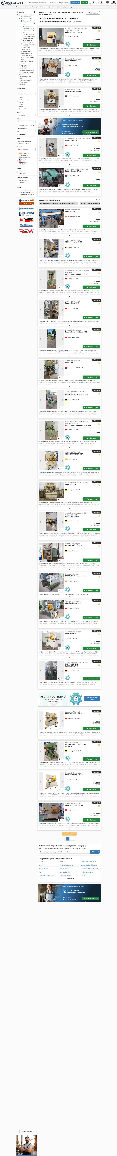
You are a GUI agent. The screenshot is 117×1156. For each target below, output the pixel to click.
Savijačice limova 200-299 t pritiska (29, 45)
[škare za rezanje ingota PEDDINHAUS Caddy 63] (51, 552)
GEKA (21, 97)
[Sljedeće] (62, 37)
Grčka (23, 160)
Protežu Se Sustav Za (66, 865)
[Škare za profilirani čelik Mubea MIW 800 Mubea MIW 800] (51, 147)
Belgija (24, 162)
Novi (21, 171)
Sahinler (22, 104)
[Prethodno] (40, 37)
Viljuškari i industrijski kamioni (25, 81)
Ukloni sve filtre (76, 21)
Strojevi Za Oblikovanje (88, 861)
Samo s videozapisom (26, 192)
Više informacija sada (92, 699)
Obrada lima (26, 19)
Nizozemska (25, 157)
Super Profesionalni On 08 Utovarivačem (94, 869)
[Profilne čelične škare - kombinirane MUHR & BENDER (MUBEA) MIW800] (51, 670)
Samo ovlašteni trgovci (26, 194)
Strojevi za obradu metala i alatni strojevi (26, 16)
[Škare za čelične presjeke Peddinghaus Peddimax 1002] (51, 338)
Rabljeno (22, 173)
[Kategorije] (25, 2)
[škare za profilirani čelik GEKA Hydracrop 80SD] (51, 720)
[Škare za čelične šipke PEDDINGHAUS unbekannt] (51, 582)
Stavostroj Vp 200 (65, 876)
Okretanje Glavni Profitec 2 (47, 876)
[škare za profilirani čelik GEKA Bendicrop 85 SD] (51, 248)
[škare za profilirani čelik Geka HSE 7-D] (51, 218)
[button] (113, 2)
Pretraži (76, 3)
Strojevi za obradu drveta (26, 73)
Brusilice (25, 65)
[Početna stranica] (16, 7)
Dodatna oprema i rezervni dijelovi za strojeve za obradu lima (28, 29)
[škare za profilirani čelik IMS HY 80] (51, 369)
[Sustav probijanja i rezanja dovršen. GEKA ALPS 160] (51, 491)
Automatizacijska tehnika (26, 77)
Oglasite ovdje (27, 1132)
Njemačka (25, 153)
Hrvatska (23, 143)
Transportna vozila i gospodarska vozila (26, 69)
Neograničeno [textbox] (23, 149)
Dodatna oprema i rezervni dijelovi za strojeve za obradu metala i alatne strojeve (27, 55)
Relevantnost (93, 13)
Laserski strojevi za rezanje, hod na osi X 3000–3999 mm (29, 36)
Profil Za (62, 861)
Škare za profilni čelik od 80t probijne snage (29, 23)
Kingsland (22, 109)
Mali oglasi (23, 180)
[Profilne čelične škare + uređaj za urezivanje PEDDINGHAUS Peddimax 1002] (51, 399)
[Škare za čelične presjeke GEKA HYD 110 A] (51, 67)
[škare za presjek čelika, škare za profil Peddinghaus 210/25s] (51, 177)
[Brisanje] (65, 18)
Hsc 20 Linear (43, 869)
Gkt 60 (41, 865)
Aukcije (22, 183)
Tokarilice (25, 49)
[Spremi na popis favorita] (99, 31)
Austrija (24, 155)
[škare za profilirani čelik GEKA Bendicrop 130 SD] (51, 812)
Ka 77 (41, 872)
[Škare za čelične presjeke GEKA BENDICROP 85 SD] (51, 781)
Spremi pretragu (70, 834)
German (41, 861)
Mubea (21, 102)
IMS (21, 106)
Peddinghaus (24, 100)
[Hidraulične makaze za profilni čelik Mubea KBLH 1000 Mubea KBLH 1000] (51, 521)
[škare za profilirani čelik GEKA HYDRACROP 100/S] (51, 460)
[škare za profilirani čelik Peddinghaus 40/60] (51, 309)
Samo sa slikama (25, 190)
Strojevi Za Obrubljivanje (89, 865)
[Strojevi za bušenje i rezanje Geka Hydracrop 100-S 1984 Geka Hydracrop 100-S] (51, 37)
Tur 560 (83, 876)
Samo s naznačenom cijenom (27, 125)
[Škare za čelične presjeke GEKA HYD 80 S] (51, 640)
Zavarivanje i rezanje (27, 62)
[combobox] (26, 149)
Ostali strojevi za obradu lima (28, 41)
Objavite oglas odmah (91, 132)
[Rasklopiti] (69, 54)
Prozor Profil (64, 869)
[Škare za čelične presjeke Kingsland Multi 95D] (51, 609)
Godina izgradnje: (22, 128)
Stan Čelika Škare (65, 872)
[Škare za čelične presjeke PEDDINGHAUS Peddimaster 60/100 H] (51, 751)
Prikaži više (70, 879)
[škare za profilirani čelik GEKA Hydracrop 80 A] (51, 98)
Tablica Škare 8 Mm (87, 872)
